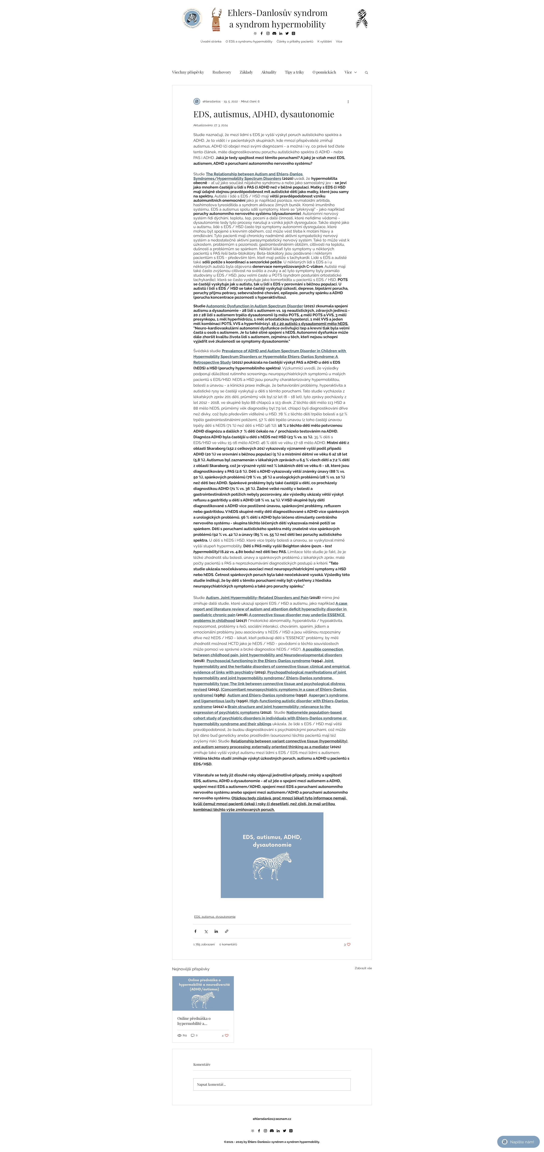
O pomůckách (324, 72)
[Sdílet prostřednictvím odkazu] (227, 931)
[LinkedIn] (281, 33)
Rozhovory (221, 72)
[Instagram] (268, 33)
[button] (249, 41)
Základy (246, 72)
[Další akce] (348, 101)
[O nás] (255, 33)
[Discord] (274, 33)
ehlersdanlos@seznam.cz (272, 1119)
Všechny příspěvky (188, 72)
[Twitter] (287, 33)
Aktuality (268, 72)
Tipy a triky (294, 72)
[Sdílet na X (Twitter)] (206, 931)
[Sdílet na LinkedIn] (216, 931)
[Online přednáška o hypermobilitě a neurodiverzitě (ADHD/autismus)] (203, 993)
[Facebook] (261, 33)
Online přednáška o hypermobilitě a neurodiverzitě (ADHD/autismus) (194, 1021)
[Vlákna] (293, 33)
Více (348, 72)
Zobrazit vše (363, 968)
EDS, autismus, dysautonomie (214, 916)
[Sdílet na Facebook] (195, 931)
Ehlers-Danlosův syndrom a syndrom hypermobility (278, 18)
